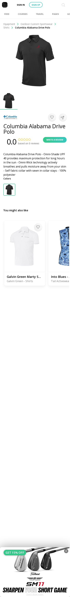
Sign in (21, 4)
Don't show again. (35, 594)
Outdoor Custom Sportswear (36, 24)
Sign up (36, 4)
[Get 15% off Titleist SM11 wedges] (35, 572)
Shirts (6, 27)
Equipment (9, 24)
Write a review (54, 139)
